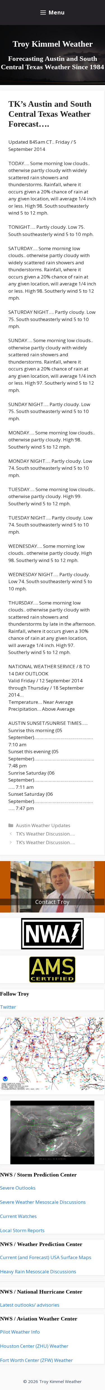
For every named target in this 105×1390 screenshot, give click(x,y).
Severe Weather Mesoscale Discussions (43, 1202)
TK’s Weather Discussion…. (45, 833)
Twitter (8, 1007)
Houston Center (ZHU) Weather (34, 1346)
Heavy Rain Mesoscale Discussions (38, 1271)
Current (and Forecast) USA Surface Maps (45, 1257)
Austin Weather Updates (43, 825)
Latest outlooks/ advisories (29, 1305)
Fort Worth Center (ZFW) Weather (36, 1360)
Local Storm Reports (22, 1230)
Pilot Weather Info (20, 1332)
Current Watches (18, 1216)
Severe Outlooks (18, 1188)
